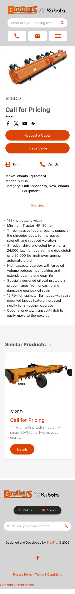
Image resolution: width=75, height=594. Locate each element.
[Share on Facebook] (7, 123)
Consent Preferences (17, 585)
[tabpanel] (37, 68)
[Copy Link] (32, 123)
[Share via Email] (24, 123)
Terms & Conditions (48, 574)
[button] (17, 36)
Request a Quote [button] (37, 135)
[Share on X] (16, 123)
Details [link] (22, 449)
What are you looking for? (32, 23)
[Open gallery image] (37, 67)
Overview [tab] (37, 205)
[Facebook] (37, 558)
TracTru (52, 542)
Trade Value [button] (37, 148)
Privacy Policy (22, 574)
